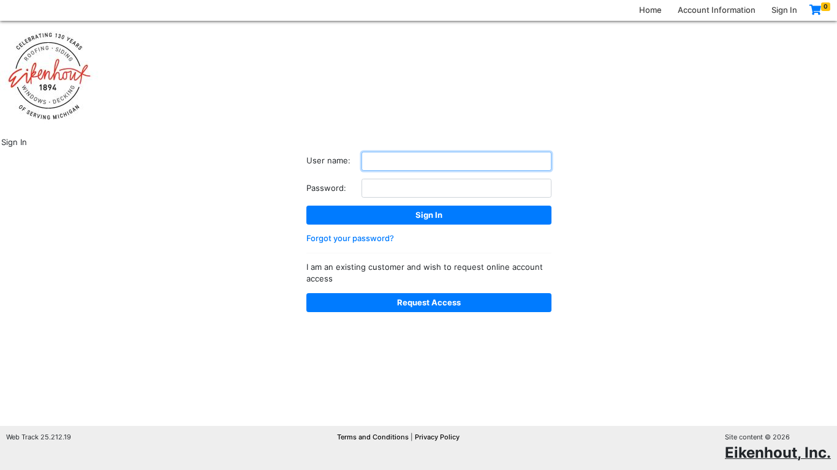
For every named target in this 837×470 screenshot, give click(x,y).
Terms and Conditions (374, 437)
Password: (326, 188)
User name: (328, 160)
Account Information (717, 10)
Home (650, 10)
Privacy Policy (437, 437)
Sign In (784, 10)
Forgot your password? (350, 238)
